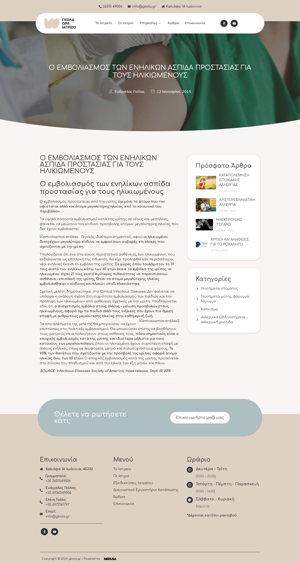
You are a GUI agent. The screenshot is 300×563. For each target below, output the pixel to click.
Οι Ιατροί (125, 23)
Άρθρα (173, 23)
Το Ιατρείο (103, 23)
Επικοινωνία (195, 23)
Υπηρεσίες (148, 23)
